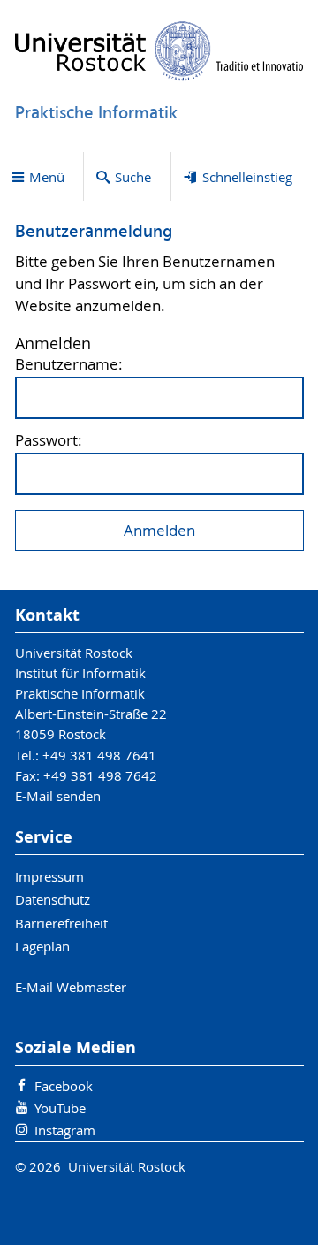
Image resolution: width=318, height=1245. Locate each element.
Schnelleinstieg (247, 177)
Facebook (63, 1086)
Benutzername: (69, 364)
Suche (133, 177)
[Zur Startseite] (159, 50)
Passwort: (48, 440)
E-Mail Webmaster (70, 987)
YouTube (60, 1108)
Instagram (64, 1130)
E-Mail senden (58, 796)
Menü (46, 177)
